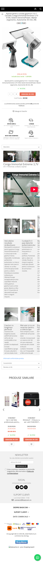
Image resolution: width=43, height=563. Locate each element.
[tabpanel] (21, 47)
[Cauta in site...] (40, 9)
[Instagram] (26, 487)
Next (39, 50)
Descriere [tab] (6, 147)
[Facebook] (17, 487)
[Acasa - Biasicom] (21, 3)
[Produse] (3, 9)
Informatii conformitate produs (13, 358)
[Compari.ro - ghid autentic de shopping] (21, 554)
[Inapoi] (1, 14)
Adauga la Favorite (20, 111)
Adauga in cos (27, 94)
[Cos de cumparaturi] (35, 9)
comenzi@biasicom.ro (22, 500)
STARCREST (11, 418)
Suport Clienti (20, 512)
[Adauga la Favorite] (11, 444)
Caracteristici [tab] (7, 363)
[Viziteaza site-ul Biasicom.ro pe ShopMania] (21, 542)
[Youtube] (21, 487)
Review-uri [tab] (7, 367)
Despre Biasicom (20, 507)
